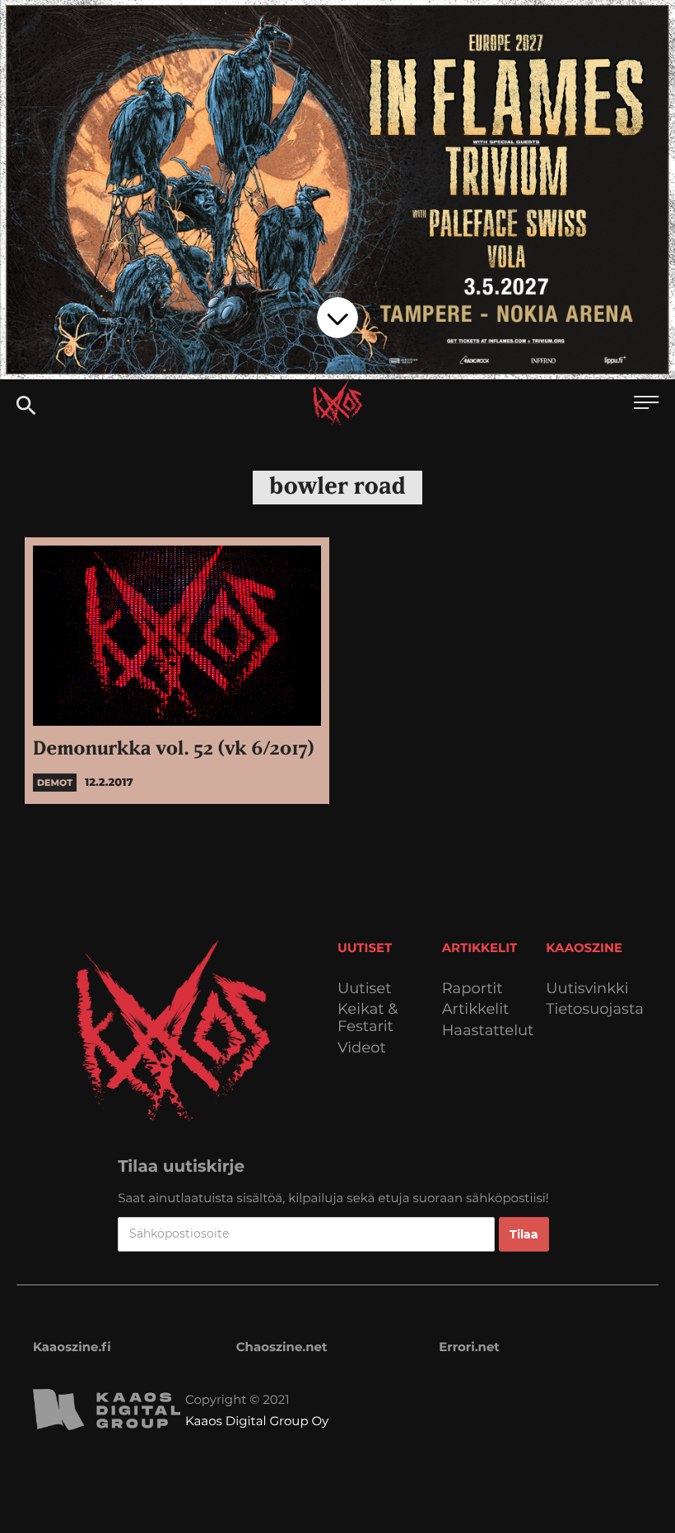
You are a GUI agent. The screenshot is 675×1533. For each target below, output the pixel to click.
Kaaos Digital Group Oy (256, 1420)
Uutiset (365, 988)
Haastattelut (488, 1030)
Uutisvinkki (587, 988)
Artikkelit (476, 1009)
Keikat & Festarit (368, 1017)
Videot (362, 1048)
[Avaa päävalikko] (646, 404)
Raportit (472, 988)
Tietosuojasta (595, 1009)
